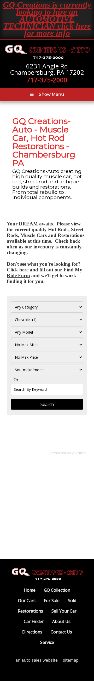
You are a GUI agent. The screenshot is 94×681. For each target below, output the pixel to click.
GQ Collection (57, 590)
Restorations (30, 611)
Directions (32, 632)
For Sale (52, 600)
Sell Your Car (64, 611)
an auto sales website (36, 660)
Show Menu (47, 94)
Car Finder (34, 621)
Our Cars (27, 600)
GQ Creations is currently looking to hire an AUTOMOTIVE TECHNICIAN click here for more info (47, 19)
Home (30, 590)
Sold (72, 600)
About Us (61, 621)
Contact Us (61, 632)
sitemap (71, 660)
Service (47, 642)
